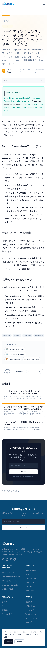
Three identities (8, 573)
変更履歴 (5, 610)
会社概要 (28, 602)
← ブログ (5, 21)
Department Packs (31, 359)
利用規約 (28, 622)
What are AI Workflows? (15, 354)
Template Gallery (13, 359)
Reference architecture (11, 577)
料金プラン (29, 583)
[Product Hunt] (14, 559)
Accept (9, 642)
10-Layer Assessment (10, 581)
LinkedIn (20, 371)
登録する (23, 528)
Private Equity (30, 578)
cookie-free (21, 634)
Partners (28, 587)
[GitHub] (3, 559)
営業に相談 (29, 591)
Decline (19, 642)
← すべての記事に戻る (10, 491)
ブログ (4, 602)
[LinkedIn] (7, 559)
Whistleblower (30, 614)
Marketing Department (15, 349)
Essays (4, 606)
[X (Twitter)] (11, 559)
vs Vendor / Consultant (10, 585)
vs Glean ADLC (7, 589)
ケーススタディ (8, 614)
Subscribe (23, 472)
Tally (27, 574)
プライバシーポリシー (33, 618)
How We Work (30, 570)
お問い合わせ (30, 606)
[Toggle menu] (43, 3)
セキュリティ (30, 610)
